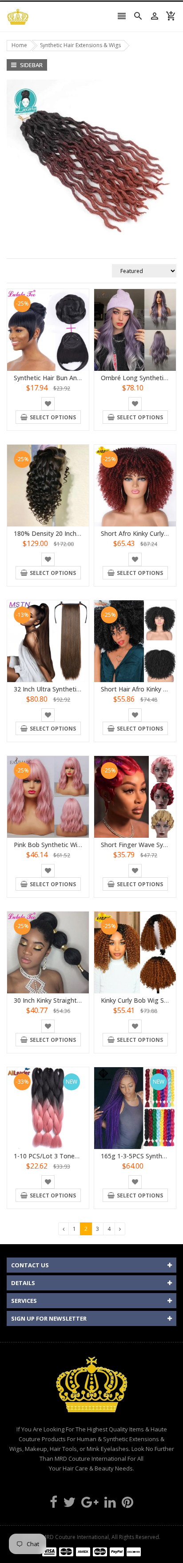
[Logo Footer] (91, 1389)
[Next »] (120, 1228)
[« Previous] (63, 1228)
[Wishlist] (48, 403)
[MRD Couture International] (91, 1551)
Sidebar (31, 65)
